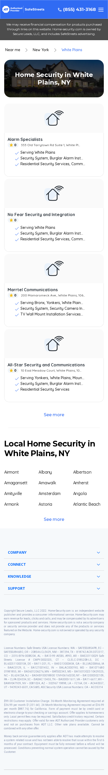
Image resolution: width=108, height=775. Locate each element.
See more (54, 414)
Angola (80, 493)
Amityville (13, 493)
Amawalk (47, 482)
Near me (12, 50)
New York (41, 50)
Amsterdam (49, 493)
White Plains (72, 50)
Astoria (45, 504)
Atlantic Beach (86, 504)
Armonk (11, 504)
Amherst (81, 482)
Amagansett (16, 482)
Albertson (82, 472)
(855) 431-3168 (79, 9)
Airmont (11, 472)
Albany (45, 472)
